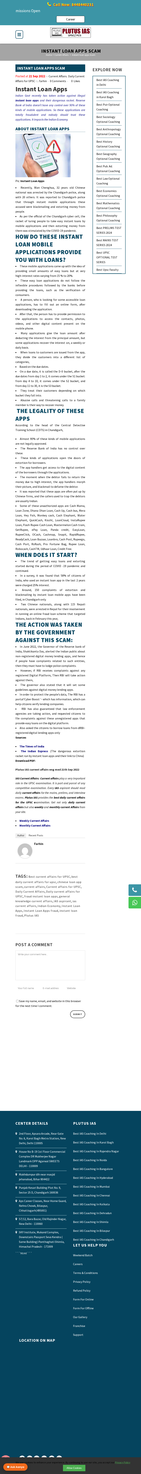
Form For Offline (83, 1308)
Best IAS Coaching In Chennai (91, 1195)
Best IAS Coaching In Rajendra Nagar (96, 1151)
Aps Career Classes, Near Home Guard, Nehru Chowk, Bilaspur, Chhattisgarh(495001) (42, 1205)
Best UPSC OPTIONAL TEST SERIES (107, 257)
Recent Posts (36, 835)
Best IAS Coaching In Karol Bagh (93, 1142)
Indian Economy (49, 906)
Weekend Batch (83, 1255)
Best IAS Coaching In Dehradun (92, 1213)
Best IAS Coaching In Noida (90, 1160)
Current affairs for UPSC (63, 887)
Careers (78, 1264)
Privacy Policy (81, 1282)
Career (70, 19)
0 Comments (58, 81)
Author (20, 835)
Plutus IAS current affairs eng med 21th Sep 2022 (47, 769)
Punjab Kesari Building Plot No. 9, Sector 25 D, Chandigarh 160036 (40, 1190)
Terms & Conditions (85, 1273)
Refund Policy (81, 1290)
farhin (43, 81)
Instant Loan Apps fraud (41, 910)
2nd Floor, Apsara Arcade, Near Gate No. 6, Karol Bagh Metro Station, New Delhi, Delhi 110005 (42, 1138)
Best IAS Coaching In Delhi (89, 1133)
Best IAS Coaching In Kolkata (91, 1204)
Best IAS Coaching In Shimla (90, 1222)
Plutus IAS (31, 915)
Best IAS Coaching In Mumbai (91, 1186)
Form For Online (83, 1299)
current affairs (34, 887)
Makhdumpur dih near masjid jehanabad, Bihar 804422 (37, 1177)
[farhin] (25, 857)
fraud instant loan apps (41, 896)
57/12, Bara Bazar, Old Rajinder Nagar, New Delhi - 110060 (42, 1221)
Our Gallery (80, 1317)
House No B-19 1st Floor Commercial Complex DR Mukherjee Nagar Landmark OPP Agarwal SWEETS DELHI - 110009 (42, 1159)
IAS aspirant (62, 901)
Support (78, 1335)
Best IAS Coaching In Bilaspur (91, 1231)
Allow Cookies (74, 1468)
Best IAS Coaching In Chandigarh (93, 1239)
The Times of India (31, 746)
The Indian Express (34, 751)
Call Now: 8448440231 (73, 4)
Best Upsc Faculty (107, 269)
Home (49, 55)
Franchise (79, 1326)
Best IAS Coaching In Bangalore (93, 1169)
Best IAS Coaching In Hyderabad (93, 1178)
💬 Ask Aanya (15, 1467)
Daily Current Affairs (30, 891)
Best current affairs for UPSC (49, 876)
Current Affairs (61, 55)
